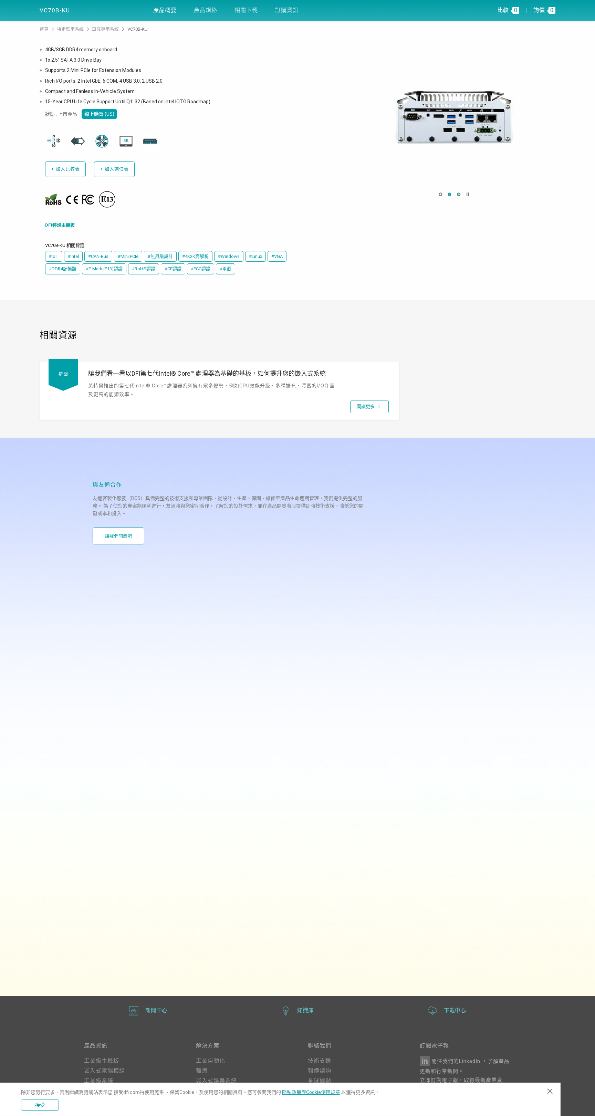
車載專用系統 (106, 29)
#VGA (277, 256)
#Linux (255, 256)
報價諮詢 (319, 1070)
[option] (454, 117)
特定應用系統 (71, 29)
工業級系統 (98, 1080)
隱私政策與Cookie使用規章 (311, 1092)
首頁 (45, 29)
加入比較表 (65, 168)
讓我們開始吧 (118, 536)
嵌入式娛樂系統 (216, 1080)
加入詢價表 (114, 168)
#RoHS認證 (143, 268)
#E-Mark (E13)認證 (104, 268)
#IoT (54, 256)
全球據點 (319, 1080)
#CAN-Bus (98, 256)
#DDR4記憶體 (62, 268)
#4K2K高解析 (195, 256)
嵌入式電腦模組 (104, 1070)
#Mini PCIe (128, 256)
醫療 (202, 1070)
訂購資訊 (287, 10)
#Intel (73, 256)
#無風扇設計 (160, 256)
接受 (40, 1105)
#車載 (225, 268)
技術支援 (319, 1060)
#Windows (229, 256)
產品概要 (165, 10)
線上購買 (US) (99, 114)
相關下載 (246, 10)
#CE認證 (173, 268)
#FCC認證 (200, 268)
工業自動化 (210, 1060)
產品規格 (205, 10)
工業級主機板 (101, 1060)
